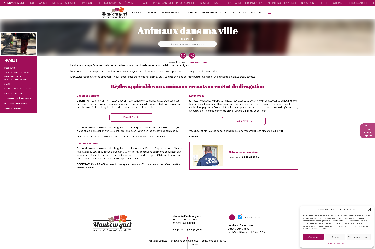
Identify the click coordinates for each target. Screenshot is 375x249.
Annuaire (255, 12)
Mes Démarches (170, 12)
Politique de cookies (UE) (213, 240)
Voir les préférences (358, 237)
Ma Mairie (137, 12)
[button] (369, 209)
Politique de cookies (336, 244)
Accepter (313, 237)
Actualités (239, 12)
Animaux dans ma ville (197, 62)
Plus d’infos (129, 117)
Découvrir (9, 68)
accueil (172, 62)
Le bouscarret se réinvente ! (112, 3)
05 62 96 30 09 (250, 157)
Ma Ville (152, 12)
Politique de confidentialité (183, 240)
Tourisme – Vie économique (17, 99)
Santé (7, 84)
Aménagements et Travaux (17, 73)
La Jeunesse (190, 12)
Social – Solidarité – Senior (18, 89)
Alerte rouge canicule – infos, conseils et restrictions (50, 3)
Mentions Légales (157, 240)
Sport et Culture (13, 94)
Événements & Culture (215, 12)
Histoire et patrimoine (15, 103)
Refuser (335, 237)
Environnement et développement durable (16, 78)
